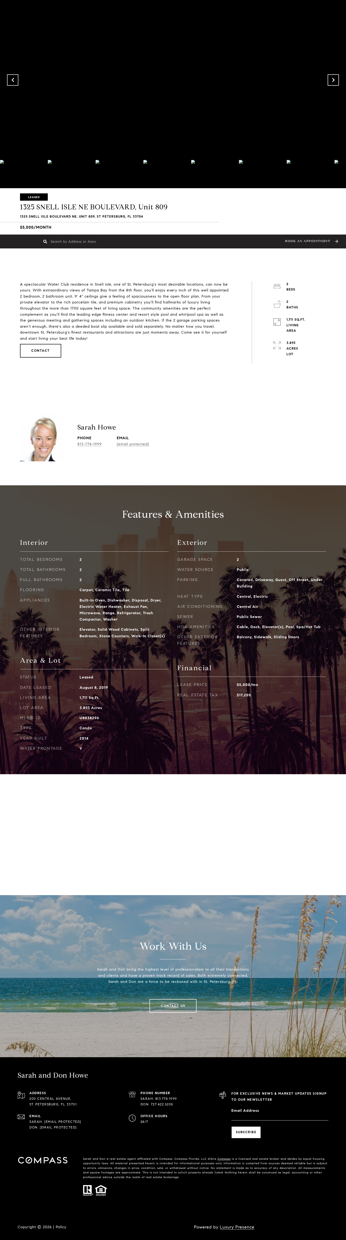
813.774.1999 (166, 1099)
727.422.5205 (162, 1104)
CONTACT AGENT (191, 442)
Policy (61, 1227)
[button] (311, 241)
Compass (224, 1158)
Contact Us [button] (173, 1006)
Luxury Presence (237, 1227)
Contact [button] (40, 351)
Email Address (245, 1110)
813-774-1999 (89, 444)
